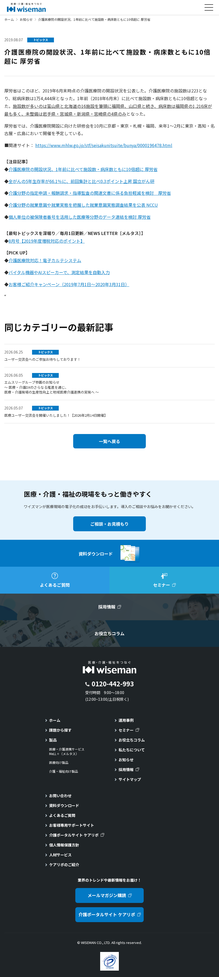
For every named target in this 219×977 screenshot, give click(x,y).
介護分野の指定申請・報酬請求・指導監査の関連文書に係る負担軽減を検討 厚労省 (90, 193)
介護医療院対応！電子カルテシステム (45, 260)
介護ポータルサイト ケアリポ (74, 835)
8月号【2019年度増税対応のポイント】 (47, 241)
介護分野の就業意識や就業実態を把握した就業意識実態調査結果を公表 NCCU (83, 205)
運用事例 (126, 720)
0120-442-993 (113, 683)
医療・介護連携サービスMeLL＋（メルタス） (66, 751)
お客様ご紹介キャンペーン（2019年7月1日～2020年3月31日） (69, 284)
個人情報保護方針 (64, 845)
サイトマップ (130, 779)
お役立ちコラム (132, 740)
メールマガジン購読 (107, 895)
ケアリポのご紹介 (64, 864)
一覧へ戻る (109, 441)
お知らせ (26, 19)
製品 (53, 740)
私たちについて (132, 749)
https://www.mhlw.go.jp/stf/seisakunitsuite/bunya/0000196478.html (103, 145)
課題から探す (60, 730)
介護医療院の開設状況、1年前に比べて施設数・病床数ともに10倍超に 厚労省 (83, 169)
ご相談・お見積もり (109, 524)
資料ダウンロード (64, 805)
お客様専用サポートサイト (71, 825)
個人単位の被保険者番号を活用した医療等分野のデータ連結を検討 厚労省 (80, 217)
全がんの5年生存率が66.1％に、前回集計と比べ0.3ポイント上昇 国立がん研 (81, 181)
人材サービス (60, 854)
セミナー (126, 730)
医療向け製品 (58, 762)
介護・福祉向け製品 (63, 771)
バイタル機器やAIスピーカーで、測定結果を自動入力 (59, 272)
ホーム (9, 19)
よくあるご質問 (62, 815)
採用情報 (126, 769)
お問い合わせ (60, 795)
